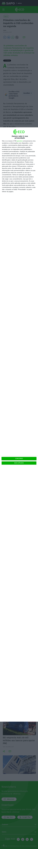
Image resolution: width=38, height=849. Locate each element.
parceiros (20, 141)
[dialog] (19, 424)
